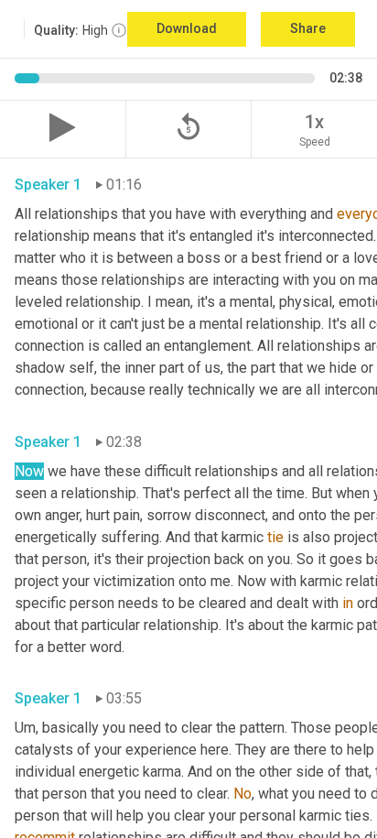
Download (186, 28)
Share (308, 28)
